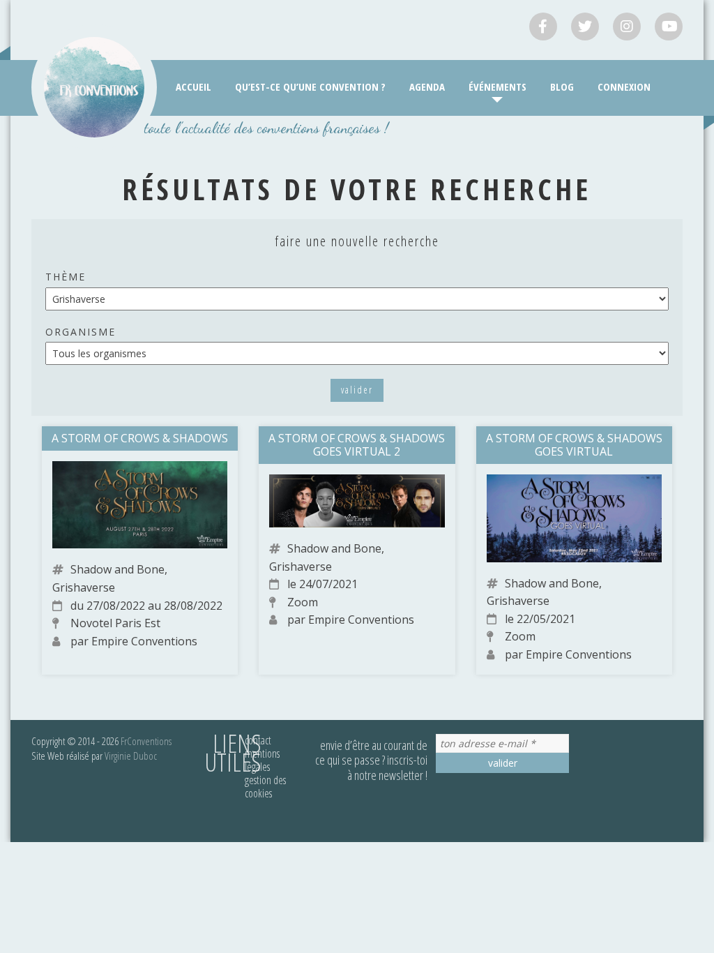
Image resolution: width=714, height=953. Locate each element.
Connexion (624, 86)
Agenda (427, 86)
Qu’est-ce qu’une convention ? (310, 86)
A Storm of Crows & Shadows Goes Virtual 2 (356, 444)
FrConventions (146, 741)
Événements (497, 86)
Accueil (193, 86)
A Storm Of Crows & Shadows (140, 438)
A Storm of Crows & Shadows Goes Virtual (574, 444)
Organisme (80, 331)
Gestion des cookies (265, 786)
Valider (357, 389)
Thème (65, 276)
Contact (258, 740)
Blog (562, 86)
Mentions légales (262, 760)
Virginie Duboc (131, 756)
